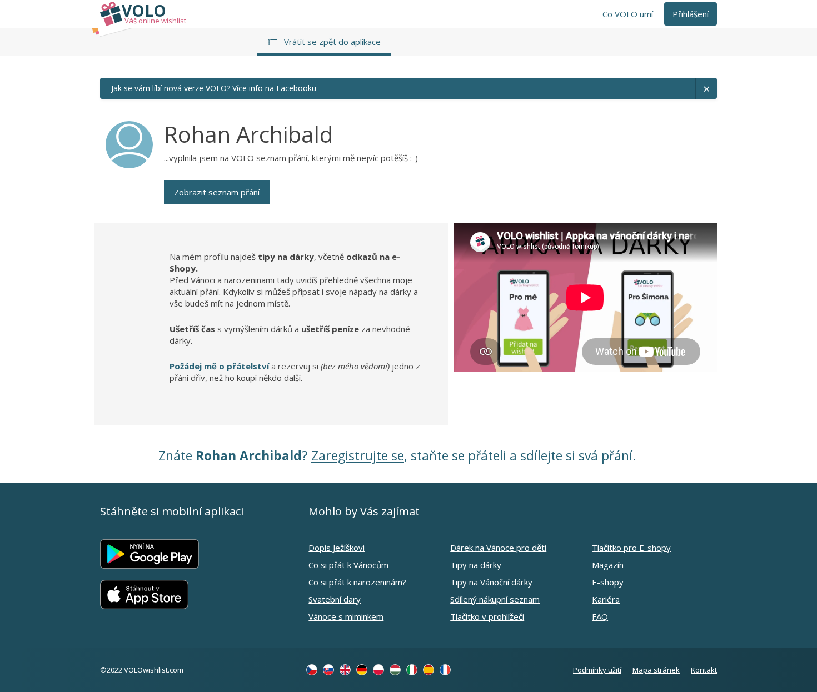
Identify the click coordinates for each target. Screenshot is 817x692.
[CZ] (311, 669)
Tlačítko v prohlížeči (487, 616)
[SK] (328, 669)
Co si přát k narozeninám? (357, 582)
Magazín (608, 564)
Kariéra (606, 599)
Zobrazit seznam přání (217, 192)
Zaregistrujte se (357, 455)
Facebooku (296, 88)
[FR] (445, 669)
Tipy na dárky (475, 564)
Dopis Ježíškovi (336, 547)
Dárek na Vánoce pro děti (498, 547)
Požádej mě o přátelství (219, 366)
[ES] (428, 669)
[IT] (411, 669)
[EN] (345, 669)
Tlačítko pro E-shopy (631, 547)
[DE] (361, 669)
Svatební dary (334, 599)
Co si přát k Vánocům (348, 564)
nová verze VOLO (195, 88)
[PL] (378, 669)
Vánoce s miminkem (345, 616)
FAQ (600, 616)
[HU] (395, 669)
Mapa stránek (656, 670)
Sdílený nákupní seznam (495, 599)
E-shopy (608, 582)
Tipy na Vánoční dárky (491, 582)
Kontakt (704, 670)
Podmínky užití (597, 670)
